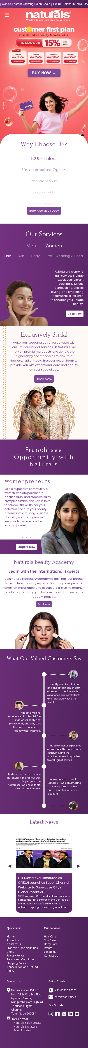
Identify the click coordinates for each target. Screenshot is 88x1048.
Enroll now (44, 604)
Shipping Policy (16, 963)
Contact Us (14, 944)
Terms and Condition (20, 959)
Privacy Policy (15, 955)
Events (48, 948)
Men (31, 246)
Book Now (74, 314)
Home (11, 936)
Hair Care (50, 936)
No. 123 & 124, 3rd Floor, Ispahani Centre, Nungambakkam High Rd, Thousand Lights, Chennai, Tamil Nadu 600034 (27, 1003)
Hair (8, 255)
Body (35, 255)
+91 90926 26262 (66, 990)
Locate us (50, 952)
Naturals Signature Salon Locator (25, 1028)
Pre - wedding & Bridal (65, 255)
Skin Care (50, 940)
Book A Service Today (44, 211)
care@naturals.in (65, 997)
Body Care (51, 944)
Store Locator (19, 1019)
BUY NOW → (44, 73)
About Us (13, 940)
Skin (21, 255)
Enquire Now (26, 547)
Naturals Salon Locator (28, 1023)
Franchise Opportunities (22, 948)
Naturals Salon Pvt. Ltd (25, 990)
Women (53, 246)
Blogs (10, 952)
